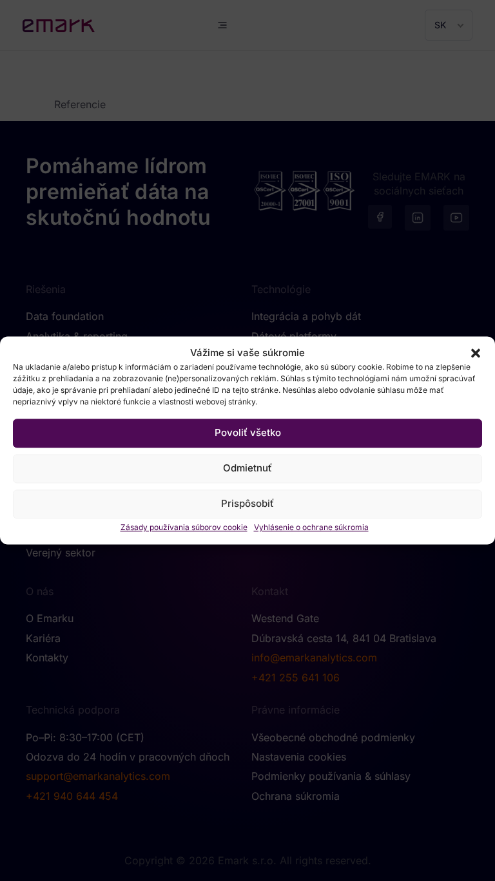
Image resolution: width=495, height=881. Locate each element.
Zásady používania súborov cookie (184, 527)
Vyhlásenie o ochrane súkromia (311, 527)
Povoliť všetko (248, 433)
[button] (475, 353)
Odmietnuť (247, 468)
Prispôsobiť (247, 504)
